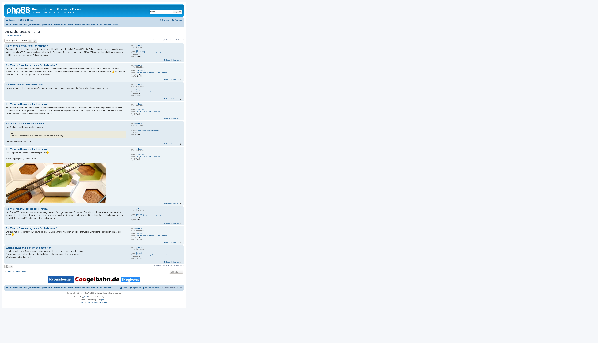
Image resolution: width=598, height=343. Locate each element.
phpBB (85, 297)
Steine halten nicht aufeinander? (148, 131)
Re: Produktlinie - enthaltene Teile (24, 84)
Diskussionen (140, 70)
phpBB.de (105, 300)
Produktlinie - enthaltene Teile (147, 92)
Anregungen (140, 90)
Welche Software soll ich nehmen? (148, 53)
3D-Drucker (140, 109)
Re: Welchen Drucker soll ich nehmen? (27, 104)
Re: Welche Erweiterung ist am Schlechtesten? (31, 65)
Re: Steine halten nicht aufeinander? (25, 123)
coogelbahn (138, 46)
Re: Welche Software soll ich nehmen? (27, 45)
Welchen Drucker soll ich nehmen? (148, 111)
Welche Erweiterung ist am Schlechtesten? (151, 72)
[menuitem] (23, 20)
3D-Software (140, 51)
